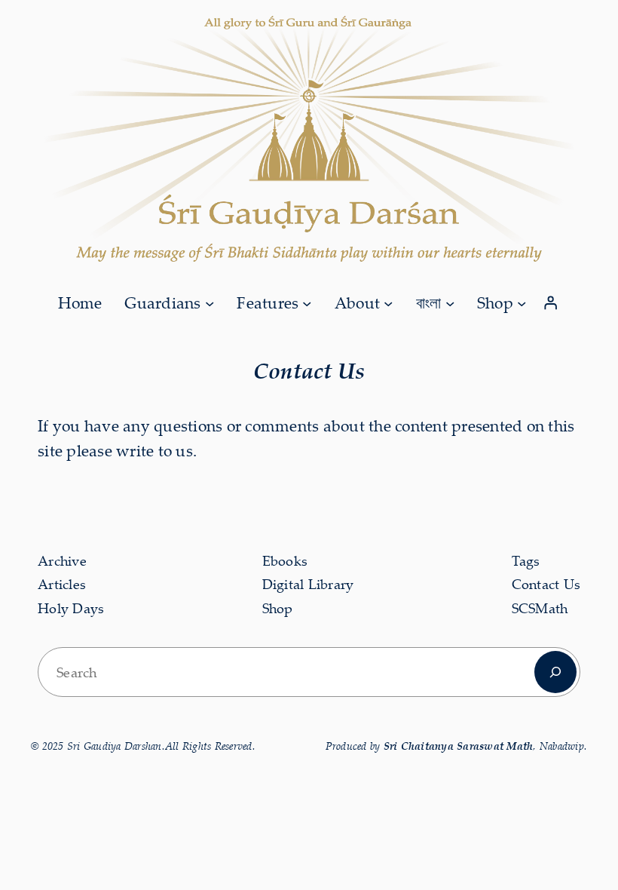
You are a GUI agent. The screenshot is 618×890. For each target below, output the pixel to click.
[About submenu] (388, 302)
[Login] (551, 303)
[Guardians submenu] (209, 302)
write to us (154, 450)
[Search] (555, 672)
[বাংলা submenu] (449, 302)
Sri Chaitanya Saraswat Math (459, 745)
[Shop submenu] (521, 302)
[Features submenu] (306, 302)
